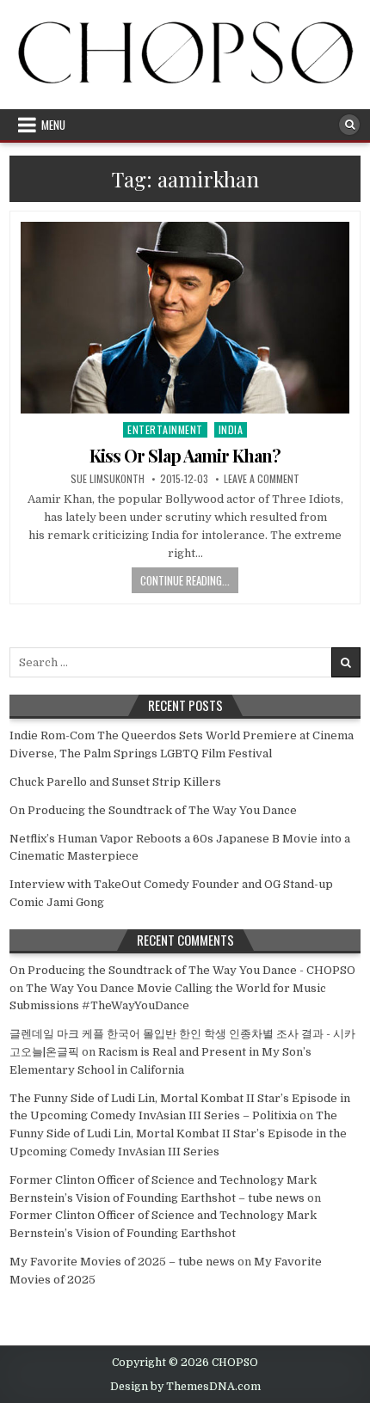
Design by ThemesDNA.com (185, 1387)
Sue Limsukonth (108, 479)
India (231, 429)
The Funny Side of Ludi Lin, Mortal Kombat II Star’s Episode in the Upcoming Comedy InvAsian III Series (178, 1133)
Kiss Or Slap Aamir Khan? (185, 455)
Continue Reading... (185, 580)
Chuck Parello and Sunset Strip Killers (115, 781)
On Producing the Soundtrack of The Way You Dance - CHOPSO (182, 970)
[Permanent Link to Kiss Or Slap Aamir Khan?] (185, 318)
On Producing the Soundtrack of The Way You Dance (153, 810)
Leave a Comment (261, 479)
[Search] (349, 124)
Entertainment (165, 429)
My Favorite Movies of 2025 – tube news (122, 1261)
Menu (53, 124)
